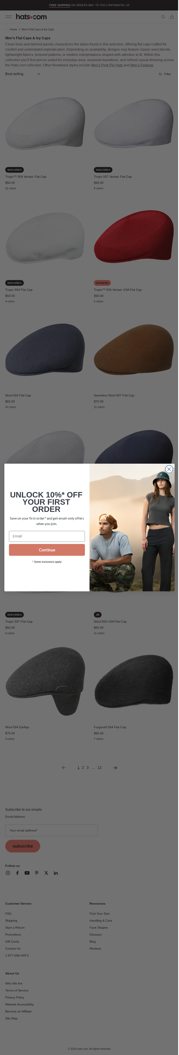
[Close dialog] (167, 469)
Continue (45, 549)
